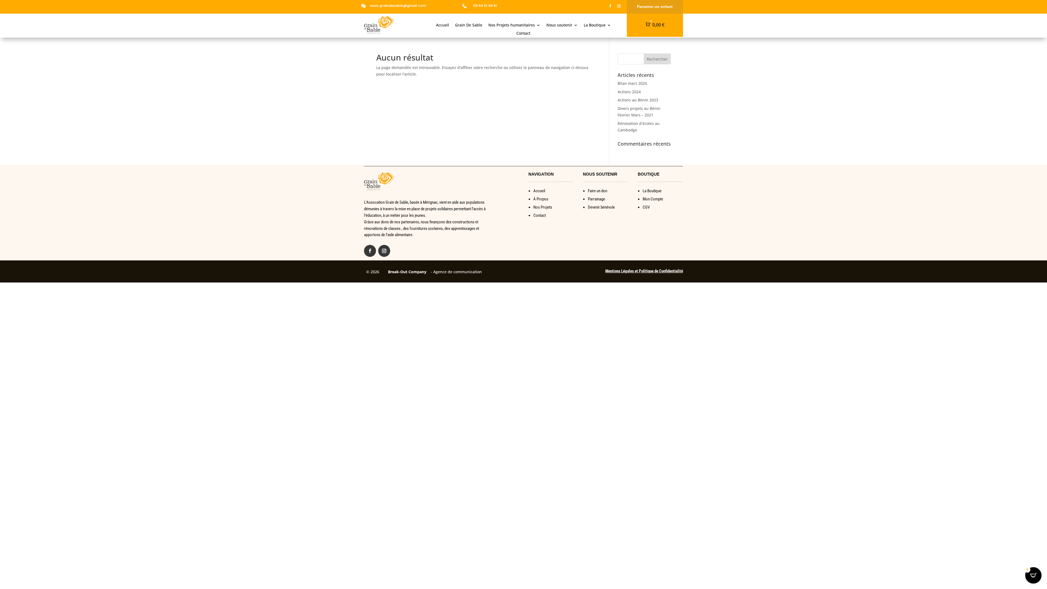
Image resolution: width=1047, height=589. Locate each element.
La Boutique (595, 25)
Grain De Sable (468, 25)
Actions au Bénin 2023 (638, 100)
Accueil (442, 25)
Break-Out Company (406, 271)
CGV (646, 207)
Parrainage (596, 199)
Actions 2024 (629, 91)
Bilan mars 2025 (632, 83)
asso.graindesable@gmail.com (398, 5)
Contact (523, 33)
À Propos (540, 199)
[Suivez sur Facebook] (610, 6)
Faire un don (597, 190)
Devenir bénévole (601, 207)
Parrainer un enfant (655, 6)
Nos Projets (542, 207)
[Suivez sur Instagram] (619, 6)
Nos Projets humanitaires (511, 25)
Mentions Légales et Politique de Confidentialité (644, 271)
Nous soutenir (559, 25)
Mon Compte (653, 199)
